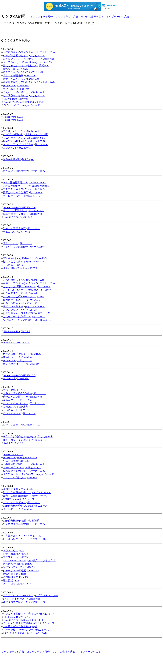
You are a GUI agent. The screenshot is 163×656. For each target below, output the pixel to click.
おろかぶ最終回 (12, 159)
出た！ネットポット (14, 502)
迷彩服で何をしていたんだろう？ (22, 82)
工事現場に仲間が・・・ (17, 464)
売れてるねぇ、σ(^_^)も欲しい (20, 65)
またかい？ (9, 85)
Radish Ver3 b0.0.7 (13, 443)
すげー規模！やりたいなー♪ (19, 629)
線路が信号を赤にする (15, 470)
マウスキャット (12, 557)
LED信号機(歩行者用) (15, 520)
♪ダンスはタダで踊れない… (19, 633)
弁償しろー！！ (12, 357)
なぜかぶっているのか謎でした (21, 319)
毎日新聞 (34, 520)
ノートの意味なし (13, 583)
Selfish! (40, 102)
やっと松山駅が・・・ (15, 403)
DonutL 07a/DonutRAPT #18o (19, 102)
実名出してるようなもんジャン (21, 283)
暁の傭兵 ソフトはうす (42, 560)
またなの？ (9, 457)
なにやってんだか (13, 567)
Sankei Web (49, 58)
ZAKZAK (22, 68)
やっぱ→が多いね (13, 134)
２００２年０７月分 (66, 16)
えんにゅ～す (29, 303)
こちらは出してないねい (17, 279)
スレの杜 (33, 309)
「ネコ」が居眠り (13, 75)
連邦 (25, 98)
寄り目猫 (8, 580)
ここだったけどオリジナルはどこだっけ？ (27, 289)
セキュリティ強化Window (17, 393)
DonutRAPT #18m (13, 217)
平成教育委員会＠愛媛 (15, 524)
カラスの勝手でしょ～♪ (16, 353)
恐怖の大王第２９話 (14, 228)
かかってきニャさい (14, 425)
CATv (40, 246)
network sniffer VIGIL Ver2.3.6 (19, 207)
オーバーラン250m (13, 467)
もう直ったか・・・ (14, 535)
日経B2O (47, 62)
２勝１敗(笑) (10, 390)
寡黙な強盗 (9, 68)
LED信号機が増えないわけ (18, 505)
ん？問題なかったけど (15, 95)
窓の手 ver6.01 (11, 105)
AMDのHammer (11, 499)
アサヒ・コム (47, 52)
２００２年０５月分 (41, 16)
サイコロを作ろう (13, 306)
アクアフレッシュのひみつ (18, 595)
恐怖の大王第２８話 (14, 573)
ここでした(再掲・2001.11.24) (19, 286)
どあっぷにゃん (12, 303)
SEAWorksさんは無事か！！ (19, 258)
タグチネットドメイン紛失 (18, 474)
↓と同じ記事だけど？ (15, 598)
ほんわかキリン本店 (36, 134)
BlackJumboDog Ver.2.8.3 (17, 331)
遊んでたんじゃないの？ (17, 72)
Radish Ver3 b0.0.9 (13, 116)
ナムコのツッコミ (13, 231)
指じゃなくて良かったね (17, 261)
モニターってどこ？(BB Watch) (20, 137)
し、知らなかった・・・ (17, 539)
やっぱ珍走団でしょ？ (15, 55)
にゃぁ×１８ (10, 147)
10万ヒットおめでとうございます (22, 299)
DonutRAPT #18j (12, 342)
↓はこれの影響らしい (15, 210)
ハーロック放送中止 (14, 195)
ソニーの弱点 (10, 460)
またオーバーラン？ (14, 131)
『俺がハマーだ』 (38, 495)
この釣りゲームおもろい (17, 626)
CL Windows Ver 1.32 (15, 560)
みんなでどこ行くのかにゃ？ (19, 296)
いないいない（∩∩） (15, 309)
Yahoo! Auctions (37, 182)
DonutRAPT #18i (13, 406)
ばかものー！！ (12, 509)
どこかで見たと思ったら (17, 293)
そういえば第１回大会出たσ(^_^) (21, 623)
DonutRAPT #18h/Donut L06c (19, 620)
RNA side (32, 477)
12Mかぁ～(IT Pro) (13, 141)
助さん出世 (9, 268)
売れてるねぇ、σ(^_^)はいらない (21, 62)
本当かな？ (9, 400)
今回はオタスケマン (14, 489)
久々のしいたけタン (14, 477)
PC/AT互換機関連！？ (15, 182)
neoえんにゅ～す (30, 105)
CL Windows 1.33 (13, 98)
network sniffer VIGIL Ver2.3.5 (19, 375)
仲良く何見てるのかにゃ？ (18, 439)
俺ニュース (41, 144)
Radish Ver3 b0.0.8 (13, 119)
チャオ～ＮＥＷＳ (35, 141)
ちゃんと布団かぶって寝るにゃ (21, 613)
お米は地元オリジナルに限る (19, 313)
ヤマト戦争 (9, 88)
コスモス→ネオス (13, 189)
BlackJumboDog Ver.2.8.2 (17, 617)
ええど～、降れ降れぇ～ (17, 92)
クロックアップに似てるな (18, 144)
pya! (22, 550)
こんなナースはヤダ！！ (17, 316)
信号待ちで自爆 (12, 563)
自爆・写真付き (12, 553)
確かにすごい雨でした (15, 396)
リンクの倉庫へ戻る (92, 16)
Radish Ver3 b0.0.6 (13, 454)
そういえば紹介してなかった (19, 436)
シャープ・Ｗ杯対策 (14, 570)
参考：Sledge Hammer (15, 495)
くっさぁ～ (9, 265)
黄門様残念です (12, 577)
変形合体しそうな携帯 (15, 192)
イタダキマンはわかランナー (19, 246)
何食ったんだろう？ (14, 78)
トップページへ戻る (117, 16)
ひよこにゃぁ (10, 243)
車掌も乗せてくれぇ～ (15, 213)
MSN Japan (28, 159)
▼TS (42, 137)
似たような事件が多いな (17, 492)
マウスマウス (10, 550)
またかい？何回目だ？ (15, 171)
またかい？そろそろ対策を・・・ (22, 58)
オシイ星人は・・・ (14, 363)
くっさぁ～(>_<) (12, 410)
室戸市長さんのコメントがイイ (21, 52)
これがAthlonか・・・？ (16, 185)
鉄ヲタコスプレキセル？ (17, 602)
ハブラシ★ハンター (46, 595)
